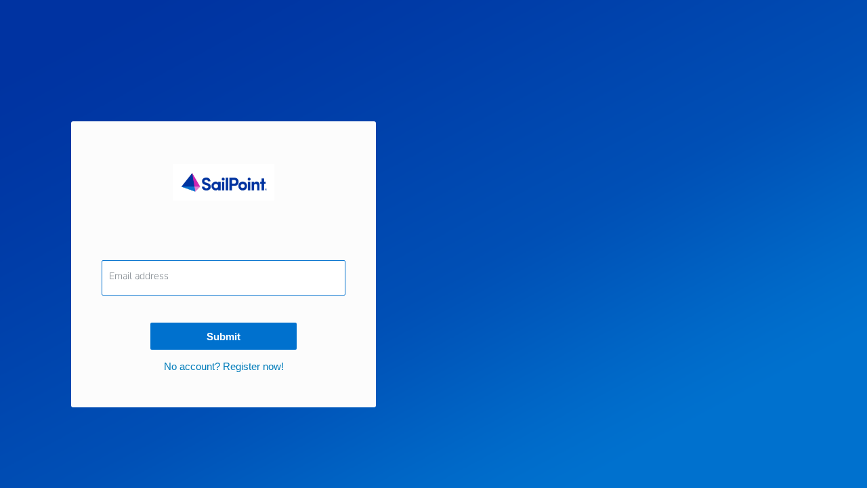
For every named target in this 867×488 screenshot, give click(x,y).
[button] (224, 366)
